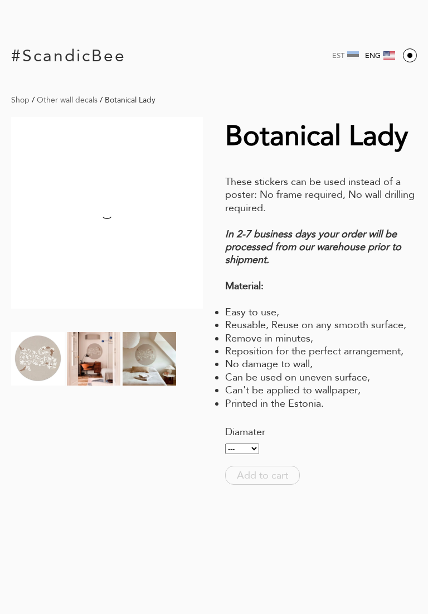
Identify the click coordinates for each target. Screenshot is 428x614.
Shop (20, 100)
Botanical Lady (130, 100)
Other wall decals (67, 100)
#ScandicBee (68, 55)
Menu (410, 55)
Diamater (245, 432)
